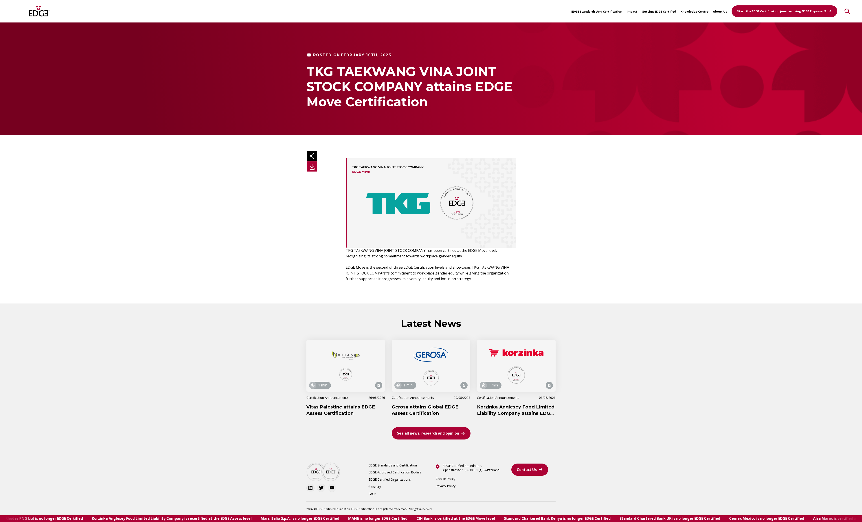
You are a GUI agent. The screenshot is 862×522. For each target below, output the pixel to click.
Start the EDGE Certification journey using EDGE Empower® (782, 11)
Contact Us (527, 469)
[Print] (312, 166)
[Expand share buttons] (312, 156)
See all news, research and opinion (428, 433)
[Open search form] (847, 11)
